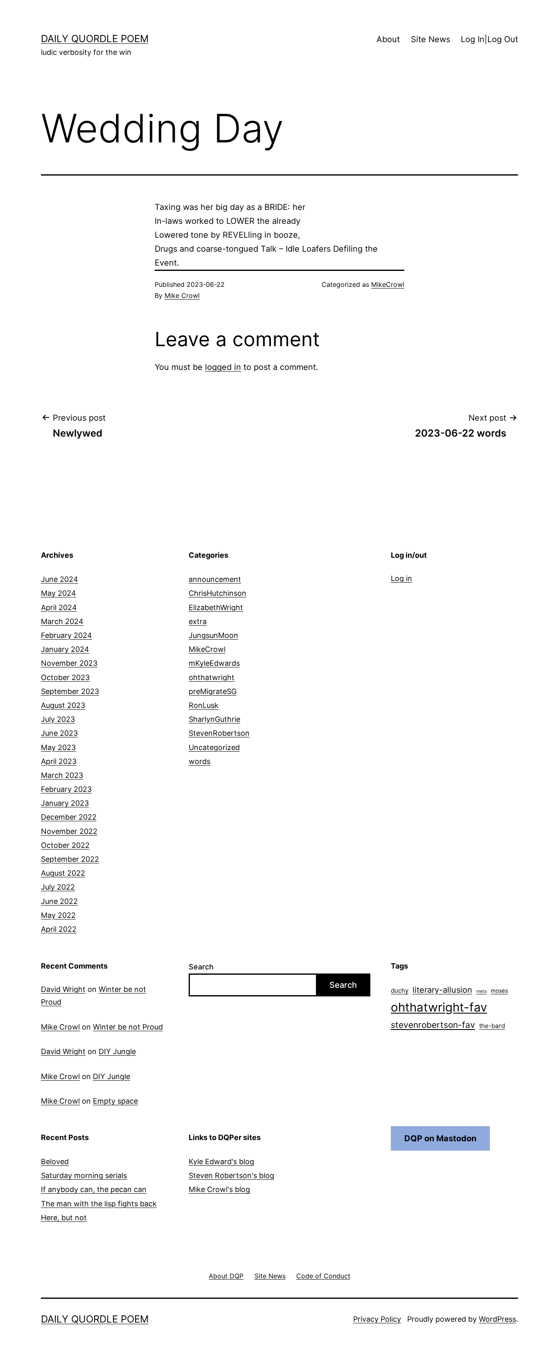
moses (499, 990)
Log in (401, 578)
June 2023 (59, 733)
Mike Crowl (182, 295)
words (199, 761)
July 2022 (58, 887)
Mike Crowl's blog (219, 1189)
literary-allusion (442, 990)
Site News (430, 39)
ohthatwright (211, 677)
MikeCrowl (387, 284)
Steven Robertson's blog (231, 1175)
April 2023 (59, 761)
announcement (215, 579)
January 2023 (65, 803)
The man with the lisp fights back (99, 1203)
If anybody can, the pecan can (94, 1189)
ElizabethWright (216, 607)
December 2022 (69, 817)
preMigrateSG (213, 691)
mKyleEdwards (214, 663)
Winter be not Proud (128, 1027)
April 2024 (59, 607)
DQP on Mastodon (440, 1138)
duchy (399, 990)
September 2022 (70, 859)
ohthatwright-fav (439, 1007)
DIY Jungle (117, 1051)
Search (201, 966)
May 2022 (58, 915)
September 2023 (70, 691)
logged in (223, 367)
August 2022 (63, 873)
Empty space (115, 1101)
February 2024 (66, 635)
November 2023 (69, 663)
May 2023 (58, 747)
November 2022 (69, 831)
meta (481, 991)
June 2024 (59, 579)
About (388, 39)
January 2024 (65, 649)
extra (198, 621)
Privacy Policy (377, 1319)
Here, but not (64, 1217)
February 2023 (66, 789)
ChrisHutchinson (217, 593)
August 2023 (63, 705)
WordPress (497, 1319)
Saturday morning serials (84, 1175)
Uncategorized (214, 747)
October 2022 (65, 845)
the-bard (492, 1026)
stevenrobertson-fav (433, 1025)
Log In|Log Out (489, 39)
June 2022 (59, 901)
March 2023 (62, 775)
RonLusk (204, 705)
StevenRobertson (219, 733)
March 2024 (62, 621)
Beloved (55, 1161)
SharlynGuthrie (214, 719)
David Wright (63, 989)
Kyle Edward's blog (221, 1161)
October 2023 (65, 677)
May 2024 (58, 593)
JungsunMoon (213, 635)
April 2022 (59, 929)
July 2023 (58, 719)
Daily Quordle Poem (95, 39)
